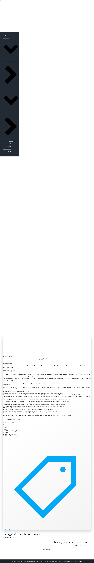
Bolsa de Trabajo (8, 24)
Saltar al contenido (4, 0)
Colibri (80, 561)
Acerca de (6, 10)
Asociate (6, 21)
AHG (45, 358)
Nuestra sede (7, 18)
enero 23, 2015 (44, 359)
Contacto (6, 27)
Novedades (6, 12)
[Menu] (43, 31)
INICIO (5, 7)
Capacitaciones (7, 15)
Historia (9, 143)
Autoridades (10, 141)
